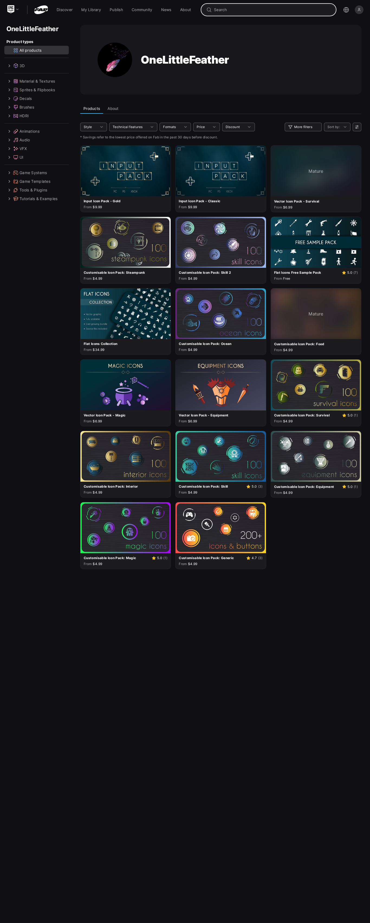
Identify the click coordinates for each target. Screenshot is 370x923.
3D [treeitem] (22, 65)
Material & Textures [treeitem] (37, 81)
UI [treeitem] (22, 157)
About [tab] (113, 108)
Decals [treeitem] (26, 98)
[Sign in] (359, 9)
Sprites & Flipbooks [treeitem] (37, 89)
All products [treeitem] (30, 50)
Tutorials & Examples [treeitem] (39, 198)
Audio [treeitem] (25, 140)
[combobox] (272, 9)
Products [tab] (91, 108)
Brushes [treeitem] (27, 107)
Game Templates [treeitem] (35, 181)
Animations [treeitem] (30, 131)
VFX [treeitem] (23, 148)
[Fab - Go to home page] (41, 9)
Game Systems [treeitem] (33, 172)
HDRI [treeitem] (24, 115)
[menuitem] (64, 9)
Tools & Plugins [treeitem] (33, 190)
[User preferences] (357, 127)
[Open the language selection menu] (346, 9)
